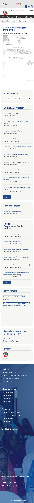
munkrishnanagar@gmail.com (14, 486)
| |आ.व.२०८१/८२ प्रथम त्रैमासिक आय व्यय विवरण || (16, 162)
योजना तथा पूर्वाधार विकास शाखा (10, 341)
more (6, 197)
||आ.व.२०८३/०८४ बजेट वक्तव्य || (11, 113)
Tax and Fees (7, 381)
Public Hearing (8, 418)
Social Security (8, 395)
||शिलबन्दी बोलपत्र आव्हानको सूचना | (12, 241)
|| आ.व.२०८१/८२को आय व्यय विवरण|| (12, 131)
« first (8, 98)
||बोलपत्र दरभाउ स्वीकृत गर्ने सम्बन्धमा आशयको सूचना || (16, 249)
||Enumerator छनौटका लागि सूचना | (12, 211)
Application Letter (9, 401)
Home (3, 21)
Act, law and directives (11, 378)
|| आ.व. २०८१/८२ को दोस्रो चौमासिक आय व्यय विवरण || (17, 146)
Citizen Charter (8, 398)
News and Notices (9, 372)
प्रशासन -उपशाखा (7, 338)
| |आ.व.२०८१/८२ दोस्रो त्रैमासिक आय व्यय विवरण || (16, 154)
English (18, 4)
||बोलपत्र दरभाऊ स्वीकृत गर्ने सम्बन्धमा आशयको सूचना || (16, 265)
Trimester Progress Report (12, 415)
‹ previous (17, 98)
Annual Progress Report (11, 412)
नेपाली (23, 4)
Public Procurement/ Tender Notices (15, 375)
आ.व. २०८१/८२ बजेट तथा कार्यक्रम (12, 170)
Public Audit (7, 421)
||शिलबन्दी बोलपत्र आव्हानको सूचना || (12, 234)
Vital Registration (9, 392)
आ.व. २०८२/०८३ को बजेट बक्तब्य (11, 139)
